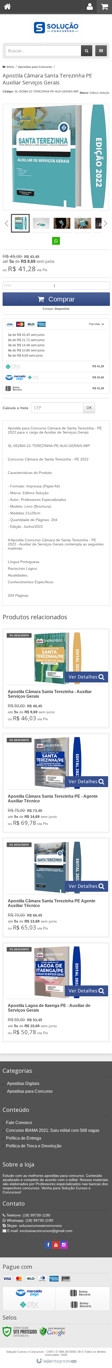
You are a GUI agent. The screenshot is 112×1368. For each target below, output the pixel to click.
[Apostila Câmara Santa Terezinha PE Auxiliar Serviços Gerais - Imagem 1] (20, 223)
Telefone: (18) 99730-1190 (27, 1215)
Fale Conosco (19, 1122)
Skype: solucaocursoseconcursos (34, 1225)
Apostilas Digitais (23, 1083)
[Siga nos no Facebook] (48, 1245)
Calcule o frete (15, 408)
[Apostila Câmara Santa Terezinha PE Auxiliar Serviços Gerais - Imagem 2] (41, 223)
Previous (6, 223)
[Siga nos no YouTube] (56, 1245)
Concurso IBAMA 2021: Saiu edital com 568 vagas (52, 1130)
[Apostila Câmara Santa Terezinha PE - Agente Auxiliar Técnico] (56, 783)
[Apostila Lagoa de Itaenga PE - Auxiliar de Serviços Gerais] (56, 992)
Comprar (61, 299)
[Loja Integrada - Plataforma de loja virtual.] (56, 1361)
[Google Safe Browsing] (52, 1331)
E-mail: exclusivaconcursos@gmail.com (39, 1231)
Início (10, 66)
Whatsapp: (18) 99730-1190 (29, 1220)
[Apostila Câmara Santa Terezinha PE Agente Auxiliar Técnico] (56, 887)
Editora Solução (99, 92)
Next (105, 221)
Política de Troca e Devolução (33, 1146)
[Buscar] (86, 50)
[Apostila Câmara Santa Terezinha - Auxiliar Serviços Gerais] (56, 678)
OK (89, 407)
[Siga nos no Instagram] (64, 1245)
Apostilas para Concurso (35, 66)
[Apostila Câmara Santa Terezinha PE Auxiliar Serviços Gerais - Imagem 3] (62, 223)
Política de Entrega (23, 1138)
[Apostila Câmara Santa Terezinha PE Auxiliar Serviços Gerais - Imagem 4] (82, 223)
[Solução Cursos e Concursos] (56, 27)
